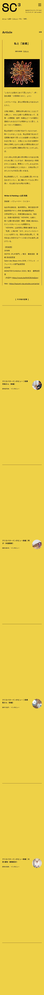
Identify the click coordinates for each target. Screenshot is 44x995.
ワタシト (15, 19)
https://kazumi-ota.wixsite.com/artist (24, 284)
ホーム (4, 19)
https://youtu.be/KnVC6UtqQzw (25, 278)
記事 (9, 19)
